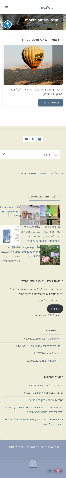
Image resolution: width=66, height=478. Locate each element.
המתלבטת (48, 7)
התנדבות (60, 63)
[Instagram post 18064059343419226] (30, 255)
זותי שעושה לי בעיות (49, 339)
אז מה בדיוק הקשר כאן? (41, 400)
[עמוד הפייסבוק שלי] (33, 139)
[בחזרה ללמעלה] (33, 464)
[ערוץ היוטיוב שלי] (26, 139)
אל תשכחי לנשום (51, 361)
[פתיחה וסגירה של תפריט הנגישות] (8, 24)
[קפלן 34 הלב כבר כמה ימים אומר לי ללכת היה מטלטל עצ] (30, 235)
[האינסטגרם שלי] (40, 139)
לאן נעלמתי (54, 353)
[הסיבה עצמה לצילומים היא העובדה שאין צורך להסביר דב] (50, 215)
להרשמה (55, 309)
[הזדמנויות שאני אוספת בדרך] (18, 65)
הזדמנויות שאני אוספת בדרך (42, 39)
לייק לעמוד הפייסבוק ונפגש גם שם (41, 173)
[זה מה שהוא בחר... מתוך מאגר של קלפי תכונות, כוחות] (50, 235)
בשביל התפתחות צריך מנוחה (45, 346)
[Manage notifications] (58, 470)
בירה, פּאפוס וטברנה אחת (40, 412)
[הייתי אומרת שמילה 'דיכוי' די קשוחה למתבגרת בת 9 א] (50, 255)
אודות (45, 424)
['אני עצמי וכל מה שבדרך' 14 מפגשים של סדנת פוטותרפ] (30, 215)
